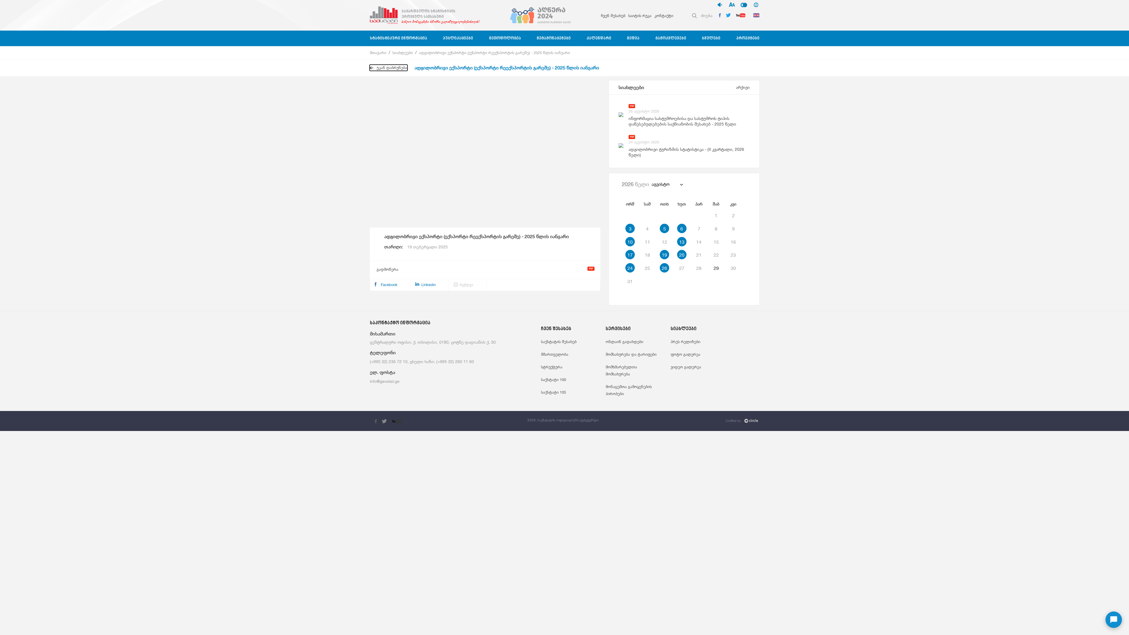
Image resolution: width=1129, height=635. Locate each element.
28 (699, 268)
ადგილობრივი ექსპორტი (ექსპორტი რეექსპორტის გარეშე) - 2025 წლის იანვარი (494, 52)
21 (699, 255)
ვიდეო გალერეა (686, 367)
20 (681, 255)
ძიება (706, 15)
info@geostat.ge (385, 381)
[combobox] (667, 184)
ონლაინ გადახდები (624, 341)
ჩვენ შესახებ (613, 15)
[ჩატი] (1113, 619)
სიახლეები (403, 52)
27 (681, 268)
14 (699, 242)
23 (733, 255)
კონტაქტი (663, 15)
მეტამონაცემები (554, 38)
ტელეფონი (383, 352)
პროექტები (747, 38)
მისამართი (382, 334)
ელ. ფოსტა (382, 372)
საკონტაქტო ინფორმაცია (400, 323)
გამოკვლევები (670, 38)
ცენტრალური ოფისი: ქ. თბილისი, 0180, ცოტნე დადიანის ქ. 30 (433, 342)
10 (630, 242)
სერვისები (618, 329)
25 (647, 268)
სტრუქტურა (551, 367)
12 (664, 242)
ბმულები (711, 38)
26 (664, 268)
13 (681, 242)
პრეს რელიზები (685, 341)
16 (733, 242)
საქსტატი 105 (553, 392)
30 (733, 268)
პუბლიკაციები (458, 38)
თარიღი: (416, 247)
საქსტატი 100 (553, 379)
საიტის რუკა (640, 15)
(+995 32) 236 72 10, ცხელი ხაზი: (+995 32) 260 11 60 (422, 361)
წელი (635, 184)
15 (716, 242)
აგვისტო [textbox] (660, 184)
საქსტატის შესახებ (559, 341)
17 (630, 255)
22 (716, 255)
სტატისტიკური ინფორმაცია (398, 38)
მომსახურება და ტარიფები (631, 354)
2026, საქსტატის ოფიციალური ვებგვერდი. (563, 420)
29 (716, 268)
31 (630, 281)
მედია (633, 38)
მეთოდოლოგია (505, 38)
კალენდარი (599, 38)
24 (630, 268)
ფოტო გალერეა (685, 354)
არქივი (743, 87)
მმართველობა (554, 354)
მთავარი (378, 52)
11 (647, 242)
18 (647, 255)
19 (664, 255)
